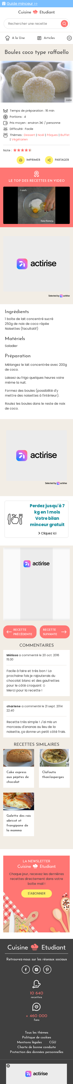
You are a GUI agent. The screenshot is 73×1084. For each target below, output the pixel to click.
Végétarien (20, 139)
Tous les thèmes (36, 1032)
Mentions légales (29, 1042)
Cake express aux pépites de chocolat (17, 777)
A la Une (18, 38)
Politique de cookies (36, 1037)
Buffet (65, 135)
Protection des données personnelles (36, 1052)
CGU (52, 1042)
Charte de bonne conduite (36, 1047)
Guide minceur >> (22, 3)
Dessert (29, 135)
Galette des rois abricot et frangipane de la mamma (18, 823)
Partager (62, 160)
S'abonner (36, 893)
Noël (41, 135)
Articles (49, 38)
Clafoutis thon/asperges (53, 775)
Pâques (52, 135)
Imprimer (33, 160)
